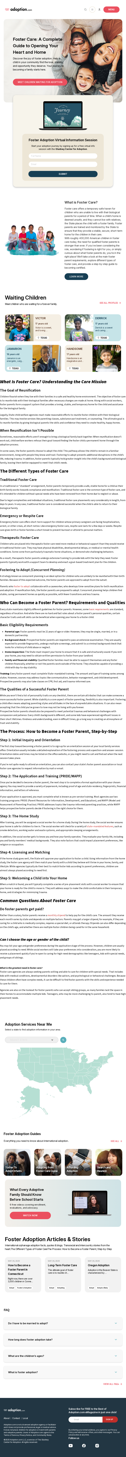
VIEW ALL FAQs (111, 1384)
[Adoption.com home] (18, 9)
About (6, 1418)
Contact (16, 1418)
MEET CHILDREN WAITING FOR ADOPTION (40, 82)
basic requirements (99, 609)
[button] (63, 1323)
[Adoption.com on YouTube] (71, 1445)
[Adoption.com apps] (92, 9)
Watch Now (30, 1215)
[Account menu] (99, 9)
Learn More (76, 276)
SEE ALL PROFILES (109, 303)
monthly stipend (56, 915)
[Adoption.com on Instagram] (97, 1445)
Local (25, 1418)
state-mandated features (100, 826)
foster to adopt (22, 586)
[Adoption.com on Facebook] (84, 1445)
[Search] (85, 9)
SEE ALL (115, 1141)
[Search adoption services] (63, 1040)
